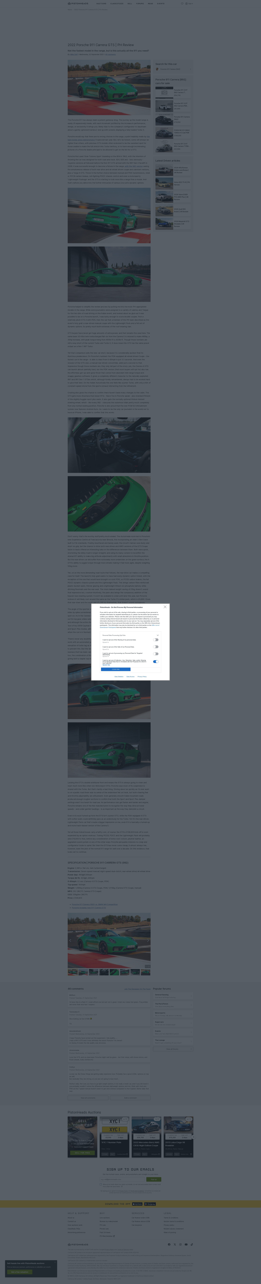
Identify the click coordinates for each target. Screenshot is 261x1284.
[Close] (166, 607)
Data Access (130, 676)
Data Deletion (119, 676)
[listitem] (130, 635)
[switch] (155, 639)
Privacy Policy (142, 676)
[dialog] (130, 642)
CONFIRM (116, 669)
